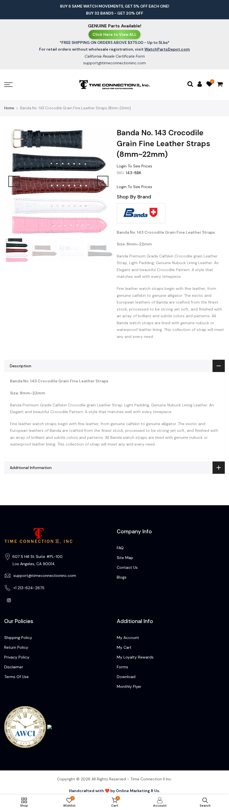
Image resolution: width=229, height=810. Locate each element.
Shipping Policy (18, 637)
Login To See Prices (134, 165)
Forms (122, 666)
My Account (128, 637)
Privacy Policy (16, 657)
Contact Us (127, 567)
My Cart (124, 647)
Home (9, 108)
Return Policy (16, 647)
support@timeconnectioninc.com (114, 62)
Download (126, 676)
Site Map (125, 557)
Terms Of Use (16, 676)
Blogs (122, 577)
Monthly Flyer (129, 686)
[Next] (102, 181)
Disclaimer (13, 666)
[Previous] (14, 181)
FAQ (120, 547)
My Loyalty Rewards (135, 657)
